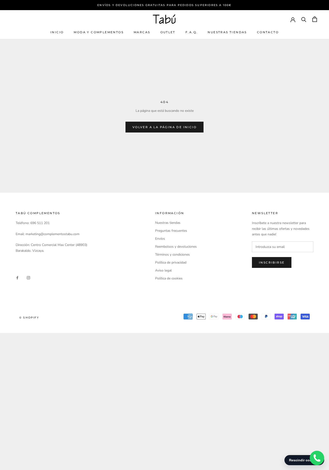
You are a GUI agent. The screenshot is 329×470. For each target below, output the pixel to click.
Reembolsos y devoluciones (176, 246)
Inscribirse (271, 262)
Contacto (268, 32)
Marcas (142, 32)
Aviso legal (163, 270)
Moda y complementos (99, 32)
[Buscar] (303, 19)
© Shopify (29, 317)
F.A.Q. (191, 32)
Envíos (160, 238)
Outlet (167, 32)
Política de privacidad (170, 262)
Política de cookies (169, 278)
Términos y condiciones (172, 254)
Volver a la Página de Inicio (164, 127)
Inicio (57, 32)
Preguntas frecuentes (171, 230)
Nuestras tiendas (227, 32)
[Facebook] (17, 277)
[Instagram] (28, 277)
